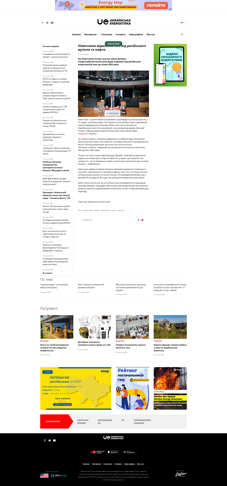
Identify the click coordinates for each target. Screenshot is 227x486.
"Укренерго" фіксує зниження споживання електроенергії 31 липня (57, 151)
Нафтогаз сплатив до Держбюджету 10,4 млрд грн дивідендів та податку (56, 248)
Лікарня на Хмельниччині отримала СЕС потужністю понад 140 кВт (55, 123)
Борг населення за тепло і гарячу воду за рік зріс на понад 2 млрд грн (55, 234)
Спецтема (106, 34)
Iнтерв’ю (120, 34)
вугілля (121, 210)
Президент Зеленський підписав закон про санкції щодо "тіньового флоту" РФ (56, 195)
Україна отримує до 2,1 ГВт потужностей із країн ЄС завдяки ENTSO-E (55, 109)
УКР (182, 23)
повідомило (83, 133)
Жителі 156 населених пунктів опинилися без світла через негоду (56, 209)
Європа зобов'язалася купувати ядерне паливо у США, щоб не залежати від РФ (56, 95)
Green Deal (87, 210)
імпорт (97, 210)
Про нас (150, 34)
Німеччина (105, 210)
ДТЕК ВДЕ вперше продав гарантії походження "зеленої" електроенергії (57, 181)
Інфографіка (136, 34)
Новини (76, 34)
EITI (123, 420)
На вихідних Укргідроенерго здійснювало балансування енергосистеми (56, 261)
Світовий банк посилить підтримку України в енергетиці (54, 137)
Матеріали (90, 34)
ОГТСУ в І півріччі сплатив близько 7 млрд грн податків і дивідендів (56, 82)
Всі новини (47, 273)
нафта (114, 210)
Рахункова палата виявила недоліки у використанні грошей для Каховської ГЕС (55, 68)
